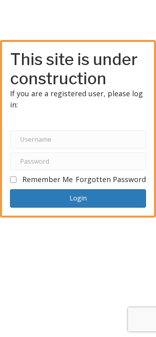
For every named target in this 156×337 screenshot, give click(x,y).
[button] (78, 198)
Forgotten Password (111, 179)
